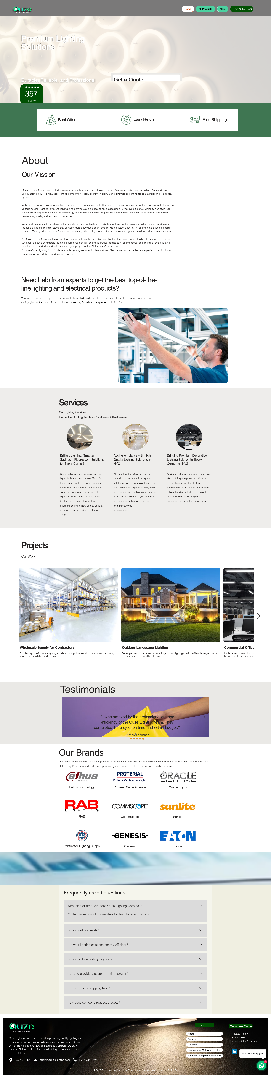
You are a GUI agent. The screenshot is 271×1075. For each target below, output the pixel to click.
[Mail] (35, 1060)
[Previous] (70, 717)
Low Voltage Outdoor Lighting (204, 1050)
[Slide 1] (131, 734)
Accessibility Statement (245, 1041)
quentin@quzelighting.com (55, 1059)
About (191, 1033)
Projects (192, 1044)
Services (192, 1039)
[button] (222, 9)
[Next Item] (258, 616)
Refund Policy (240, 1037)
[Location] (10, 1060)
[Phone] (75, 1060)
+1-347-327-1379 (87, 1059)
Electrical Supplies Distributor (204, 1055)
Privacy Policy (240, 1033)
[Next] (201, 717)
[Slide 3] (140, 733)
